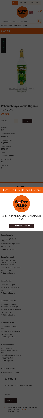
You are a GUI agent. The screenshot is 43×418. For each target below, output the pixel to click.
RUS (39, 190)
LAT (6, 190)
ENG (30, 190)
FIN (14, 190)
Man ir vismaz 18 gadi (21, 226)
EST (22, 190)
